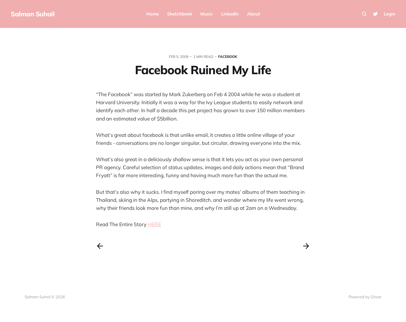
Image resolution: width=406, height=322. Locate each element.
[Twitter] (375, 14)
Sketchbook (179, 14)
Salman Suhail (32, 14)
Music (206, 14)
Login (389, 14)
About (253, 14)
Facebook (227, 56)
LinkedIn (230, 14)
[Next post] (306, 246)
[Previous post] (100, 246)
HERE (154, 224)
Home (152, 14)
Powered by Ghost (365, 296)
